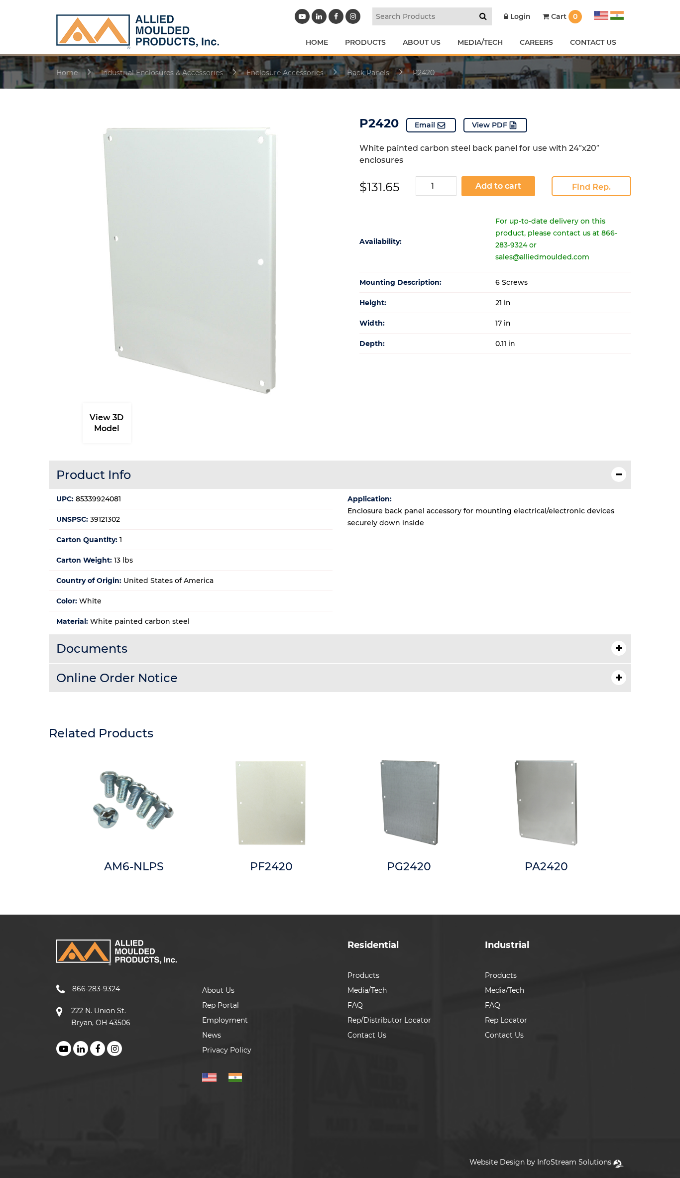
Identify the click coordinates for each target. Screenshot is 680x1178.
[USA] (601, 13)
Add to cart (498, 186)
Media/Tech (367, 990)
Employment (225, 1020)
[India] (616, 13)
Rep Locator (506, 1020)
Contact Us (366, 1035)
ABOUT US (422, 42)
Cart (563, 16)
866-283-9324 (96, 988)
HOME (317, 42)
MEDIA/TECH (480, 42)
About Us (218, 990)
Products (363, 975)
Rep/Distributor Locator (389, 1020)
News (211, 1035)
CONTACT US (593, 42)
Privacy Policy (226, 1050)
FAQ (355, 1005)
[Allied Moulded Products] (137, 43)
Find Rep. (591, 187)
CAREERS (536, 42)
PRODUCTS (365, 42)
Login (519, 16)
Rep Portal (220, 1005)
